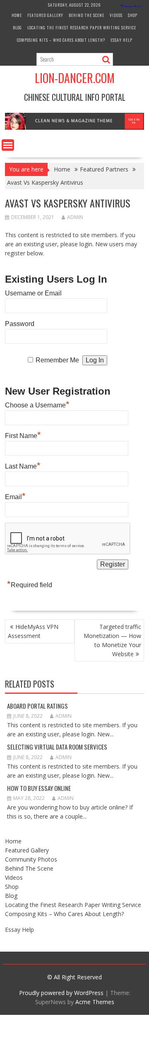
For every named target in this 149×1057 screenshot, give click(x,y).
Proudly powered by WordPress (61, 993)
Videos (116, 15)
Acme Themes (94, 1002)
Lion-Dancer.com (75, 77)
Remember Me (57, 360)
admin (75, 217)
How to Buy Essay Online (39, 788)
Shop (132, 15)
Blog (17, 27)
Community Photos (31, 859)
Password (19, 323)
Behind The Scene (86, 15)
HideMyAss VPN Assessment (33, 631)
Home (17, 15)
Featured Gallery (45, 15)
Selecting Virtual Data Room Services (57, 746)
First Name (23, 434)
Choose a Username (37, 404)
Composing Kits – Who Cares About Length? (61, 40)
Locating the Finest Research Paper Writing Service (81, 27)
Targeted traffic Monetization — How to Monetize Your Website (112, 640)
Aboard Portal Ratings (37, 705)
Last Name (23, 465)
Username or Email (33, 293)
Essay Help (121, 40)
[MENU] (8, 145)
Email (15, 495)
